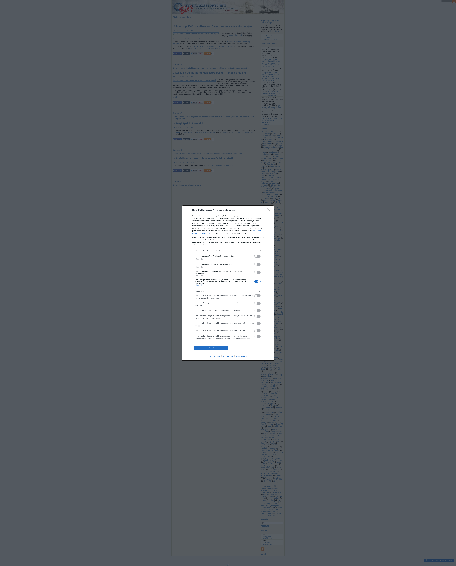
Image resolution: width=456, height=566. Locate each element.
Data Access (228, 356)
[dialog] (228, 283)
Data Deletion (214, 356)
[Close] (269, 210)
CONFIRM (211, 348)
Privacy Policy (241, 356)
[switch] (257, 256)
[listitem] (228, 251)
